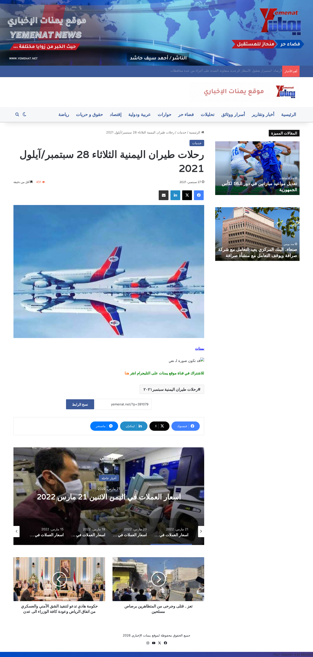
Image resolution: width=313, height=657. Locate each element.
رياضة (63, 114)
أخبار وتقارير (263, 114)
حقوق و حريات (89, 114)
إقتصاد (116, 114)
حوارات (164, 114)
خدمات (181, 132)
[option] (108, 496)
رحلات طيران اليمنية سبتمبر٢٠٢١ (171, 389)
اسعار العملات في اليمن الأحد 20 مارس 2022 (109, 497)
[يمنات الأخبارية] (245, 92)
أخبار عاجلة (108, 478)
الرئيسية (288, 114)
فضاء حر (186, 114)
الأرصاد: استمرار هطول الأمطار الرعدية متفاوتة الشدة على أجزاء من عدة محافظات (223, 70)
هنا (127, 373)
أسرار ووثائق (233, 114)
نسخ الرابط (80, 404)
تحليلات (207, 114)
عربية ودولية (139, 114)
